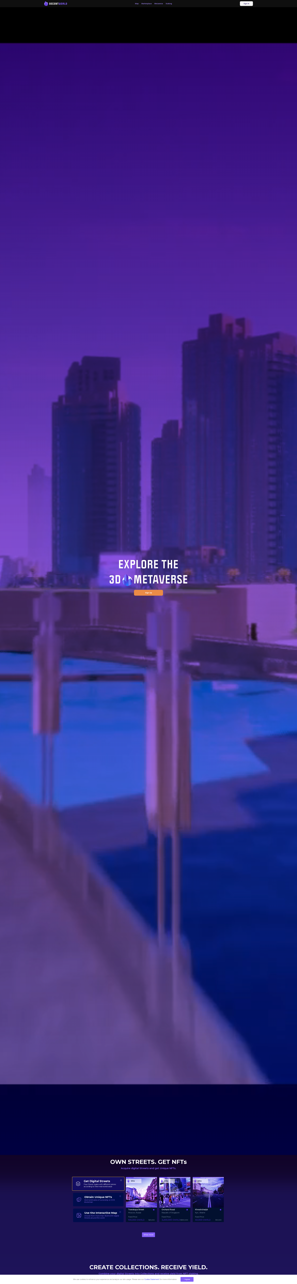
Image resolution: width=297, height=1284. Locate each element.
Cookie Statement (152, 1279)
